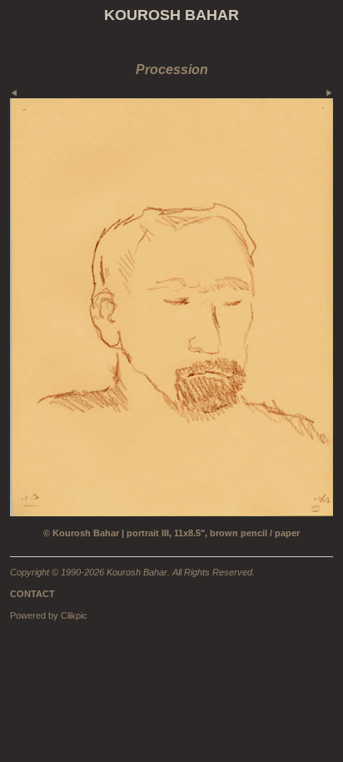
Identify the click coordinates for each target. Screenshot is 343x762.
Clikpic (74, 615)
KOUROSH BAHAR (171, 15)
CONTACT (32, 594)
